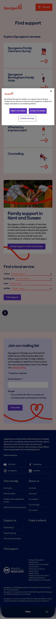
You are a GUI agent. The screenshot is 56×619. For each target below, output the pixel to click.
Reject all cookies (18, 111)
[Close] (51, 91)
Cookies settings (27, 118)
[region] (28, 106)
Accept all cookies (37, 111)
